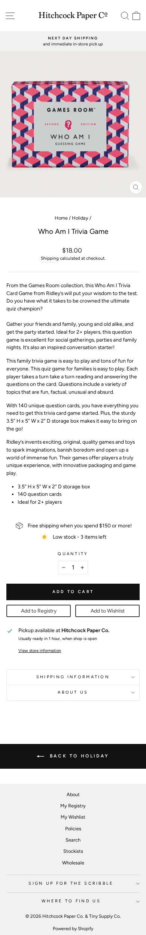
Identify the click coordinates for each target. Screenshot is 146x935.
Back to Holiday (78, 756)
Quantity (73, 553)
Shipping (50, 258)
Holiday (80, 218)
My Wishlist (73, 817)
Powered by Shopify (73, 928)
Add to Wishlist (108, 611)
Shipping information (73, 677)
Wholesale (73, 863)
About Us (73, 692)
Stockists (73, 851)
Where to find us (71, 901)
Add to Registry (39, 611)
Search (73, 840)
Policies (73, 828)
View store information (39, 650)
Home (61, 218)
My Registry (73, 806)
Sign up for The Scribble (71, 883)
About (73, 794)
